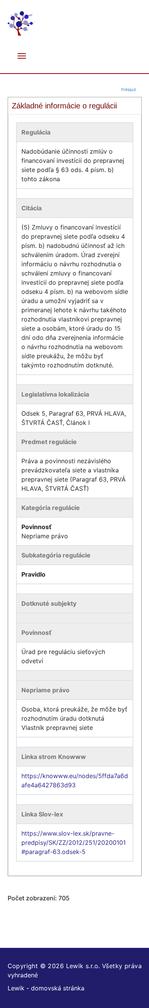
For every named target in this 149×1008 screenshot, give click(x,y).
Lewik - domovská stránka (46, 988)
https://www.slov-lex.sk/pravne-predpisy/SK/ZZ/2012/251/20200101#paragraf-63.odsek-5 (73, 842)
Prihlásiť (128, 89)
